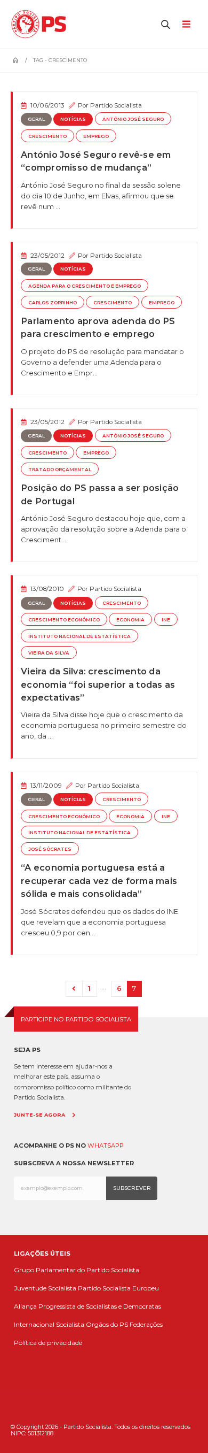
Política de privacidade (48, 1343)
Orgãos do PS (107, 1324)
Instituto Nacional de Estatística (79, 636)
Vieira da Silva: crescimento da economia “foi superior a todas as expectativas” (98, 684)
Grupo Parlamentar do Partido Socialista (76, 1270)
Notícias (73, 119)
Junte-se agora (39, 1115)
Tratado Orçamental (59, 469)
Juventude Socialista (45, 1288)
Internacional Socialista (49, 1324)
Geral (36, 119)
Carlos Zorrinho (52, 302)
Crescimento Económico (64, 619)
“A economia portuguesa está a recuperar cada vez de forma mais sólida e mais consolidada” (99, 880)
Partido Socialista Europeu (118, 1288)
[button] (165, 24)
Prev (74, 989)
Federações (146, 1324)
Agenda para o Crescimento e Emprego (84, 286)
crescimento (47, 136)
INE (166, 619)
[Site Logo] (41, 24)
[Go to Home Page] (15, 60)
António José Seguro (133, 119)
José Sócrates (49, 849)
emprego (96, 136)
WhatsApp (105, 1145)
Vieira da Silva (48, 653)
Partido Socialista (116, 105)
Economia (130, 619)
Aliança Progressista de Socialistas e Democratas (87, 1306)
